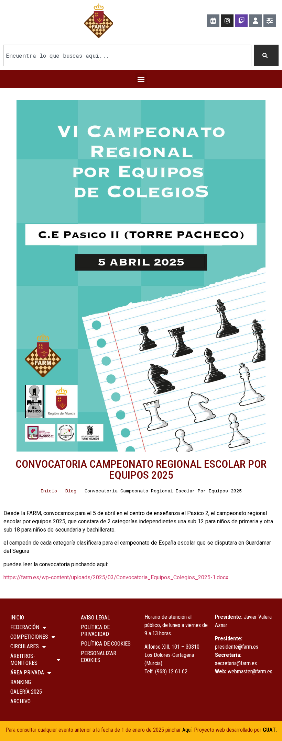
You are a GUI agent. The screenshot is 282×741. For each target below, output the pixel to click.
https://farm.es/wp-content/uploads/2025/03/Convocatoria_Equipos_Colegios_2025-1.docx (115, 577)
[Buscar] (266, 55)
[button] (141, 78)
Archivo (20, 701)
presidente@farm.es (236, 646)
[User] (255, 20)
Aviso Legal (95, 617)
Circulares (24, 646)
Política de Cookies (106, 643)
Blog (70, 491)
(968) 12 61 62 (171, 671)
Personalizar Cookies (98, 656)
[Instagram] (227, 20)
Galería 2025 (26, 691)
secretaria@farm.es (236, 663)
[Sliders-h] (269, 20)
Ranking (20, 682)
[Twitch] (241, 20)
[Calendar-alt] (213, 20)
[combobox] (127, 55)
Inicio (49, 491)
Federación (24, 627)
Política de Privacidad (95, 630)
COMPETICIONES (29, 637)
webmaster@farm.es (250, 671)
